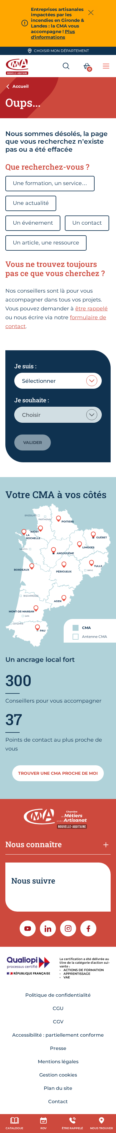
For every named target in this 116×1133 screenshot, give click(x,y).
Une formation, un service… (50, 183)
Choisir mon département (61, 50)
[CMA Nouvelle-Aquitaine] (18, 66)
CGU (58, 1008)
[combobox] (58, 381)
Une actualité (31, 203)
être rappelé (91, 308)
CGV (58, 1022)
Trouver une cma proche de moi (58, 773)
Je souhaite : (31, 400)
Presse (58, 1048)
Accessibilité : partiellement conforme (58, 1035)
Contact (58, 1101)
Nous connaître (33, 844)
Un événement (33, 223)
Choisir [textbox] (31, 415)
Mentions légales (58, 1061)
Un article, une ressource (46, 242)
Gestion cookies (58, 1075)
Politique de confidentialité (58, 995)
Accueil (20, 86)
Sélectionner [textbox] (39, 381)
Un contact (87, 223)
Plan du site (58, 1088)
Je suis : (25, 366)
